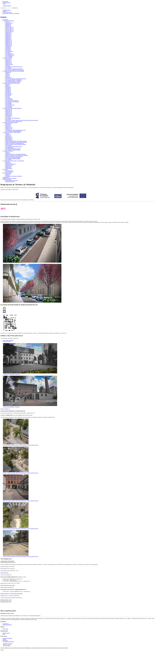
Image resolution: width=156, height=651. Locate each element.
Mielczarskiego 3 (8, 136)
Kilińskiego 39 (8, 72)
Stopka (4, 3)
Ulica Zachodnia (8, 107)
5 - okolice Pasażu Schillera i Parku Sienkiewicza (12, 108)
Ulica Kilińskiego (8, 53)
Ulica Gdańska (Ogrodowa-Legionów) (12, 149)
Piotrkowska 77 (8, 61)
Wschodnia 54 (8, 50)
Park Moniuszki (8, 77)
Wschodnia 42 (8, 91)
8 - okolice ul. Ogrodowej (8, 150)
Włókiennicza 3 (8, 33)
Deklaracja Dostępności (7, 638)
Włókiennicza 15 (8, 43)
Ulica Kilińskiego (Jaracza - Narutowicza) (13, 80)
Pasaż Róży (7, 96)
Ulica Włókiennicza (9, 55)
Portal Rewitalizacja (7, 10)
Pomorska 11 (7, 84)
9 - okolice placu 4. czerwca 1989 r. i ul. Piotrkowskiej (13, 160)
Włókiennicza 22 (8, 45)
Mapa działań (5, 19)
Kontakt (4, 639)
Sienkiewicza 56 (8, 126)
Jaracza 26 (7, 21)
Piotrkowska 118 (8, 112)
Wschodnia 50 (8, 48)
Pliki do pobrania (6, 633)
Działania (5, 11)
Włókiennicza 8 (8, 39)
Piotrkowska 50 (8, 167)
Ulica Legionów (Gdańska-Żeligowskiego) (13, 146)
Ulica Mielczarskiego (9, 147)
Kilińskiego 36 (8, 26)
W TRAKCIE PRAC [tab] (7, 341)
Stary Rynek (7, 97)
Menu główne (5, 1)
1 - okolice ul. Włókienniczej (8, 20)
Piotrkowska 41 (8, 166)
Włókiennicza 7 (8, 38)
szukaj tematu (14, 7)
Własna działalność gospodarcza (11, 180)
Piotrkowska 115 (8, 111)
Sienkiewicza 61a (8, 113)
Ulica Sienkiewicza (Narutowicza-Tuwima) (13, 66)
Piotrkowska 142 (8, 123)
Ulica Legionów (8, 98)
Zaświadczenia (6, 623)
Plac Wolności (8, 95)
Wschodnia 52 (8, 49)
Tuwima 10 (7, 175)
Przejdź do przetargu (4, 572)
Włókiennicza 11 (8, 40)
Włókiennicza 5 (8, 36)
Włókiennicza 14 (8, 42)
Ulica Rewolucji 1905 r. (10, 54)
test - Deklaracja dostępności (8, 641)
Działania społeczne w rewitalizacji (9, 178)
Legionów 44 (8, 135)
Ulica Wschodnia (8, 56)
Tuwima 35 (7, 74)
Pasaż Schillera (8, 119)
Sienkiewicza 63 (8, 114)
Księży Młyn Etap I (9, 170)
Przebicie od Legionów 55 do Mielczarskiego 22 (14, 143)
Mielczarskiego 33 (8, 139)
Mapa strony (5, 640)
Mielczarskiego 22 (8, 138)
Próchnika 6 (7, 161)
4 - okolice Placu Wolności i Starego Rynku (11, 83)
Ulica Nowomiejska (9, 99)
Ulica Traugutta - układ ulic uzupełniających (13, 68)
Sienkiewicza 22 (8, 62)
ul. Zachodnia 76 (6, 177)
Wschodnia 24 (8, 89)
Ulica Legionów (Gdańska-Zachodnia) (12, 157)
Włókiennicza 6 (8, 37)
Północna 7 (7, 85)
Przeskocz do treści (6, 2)
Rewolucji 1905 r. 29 (9, 30)
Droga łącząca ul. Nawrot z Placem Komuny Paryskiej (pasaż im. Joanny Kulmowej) (21, 120)
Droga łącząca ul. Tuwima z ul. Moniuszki (11, 13)
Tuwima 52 (7, 76)
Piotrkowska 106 (8, 110)
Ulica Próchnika (8, 103)
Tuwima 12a (7, 65)
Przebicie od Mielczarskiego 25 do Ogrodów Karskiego (16, 142)
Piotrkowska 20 (8, 162)
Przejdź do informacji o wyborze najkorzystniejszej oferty (11, 593)
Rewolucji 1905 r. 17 (9, 29)
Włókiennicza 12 (8, 41)
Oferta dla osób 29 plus (9, 181)
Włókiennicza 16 (8, 44)
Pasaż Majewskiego (9, 51)
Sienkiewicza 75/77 (9, 127)
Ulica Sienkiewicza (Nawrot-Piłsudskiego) (13, 131)
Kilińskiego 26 (8, 24)
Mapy (4, 634)
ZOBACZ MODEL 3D (5, 408)
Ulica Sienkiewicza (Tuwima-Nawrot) (12, 118)
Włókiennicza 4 (8, 34)
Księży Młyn (5, 169)
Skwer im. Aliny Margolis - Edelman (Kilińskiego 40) (15, 78)
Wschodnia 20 (8, 87)
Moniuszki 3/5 (8, 173)
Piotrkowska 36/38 (9, 165)
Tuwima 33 (7, 73)
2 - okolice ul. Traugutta (7, 57)
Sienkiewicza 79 (8, 129)
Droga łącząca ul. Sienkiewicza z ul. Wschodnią (14, 69)
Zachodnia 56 (8, 92)
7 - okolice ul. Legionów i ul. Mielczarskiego (11, 132)
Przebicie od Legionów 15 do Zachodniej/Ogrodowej (15, 154)
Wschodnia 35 (8, 90)
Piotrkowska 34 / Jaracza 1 (10, 164)
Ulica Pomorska (8, 102)
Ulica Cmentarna (8, 145)
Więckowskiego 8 (8, 168)
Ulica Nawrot (8, 117)
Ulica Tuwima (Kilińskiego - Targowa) (12, 81)
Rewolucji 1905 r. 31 (9, 31)
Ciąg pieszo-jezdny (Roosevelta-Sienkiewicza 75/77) (15, 130)
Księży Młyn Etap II (9, 171)
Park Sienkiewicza (8, 115)
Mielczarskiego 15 (8, 137)
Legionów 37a (8, 134)
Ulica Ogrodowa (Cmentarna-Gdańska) (13, 148)
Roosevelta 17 (8, 125)
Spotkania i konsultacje (7, 624)
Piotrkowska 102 (8, 109)
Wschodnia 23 (8, 88)
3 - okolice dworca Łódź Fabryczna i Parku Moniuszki (13, 71)
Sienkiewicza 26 (8, 63)
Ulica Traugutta (8, 67)
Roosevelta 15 (8, 124)
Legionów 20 (8, 153)
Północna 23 (7, 86)
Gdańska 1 (7, 133)
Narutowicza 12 (8, 60)
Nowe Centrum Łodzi (7, 12)
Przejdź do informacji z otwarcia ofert (7, 585)
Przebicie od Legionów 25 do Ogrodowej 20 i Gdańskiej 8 (16, 155)
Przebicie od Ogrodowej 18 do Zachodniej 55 (14, 156)
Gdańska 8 (7, 152)
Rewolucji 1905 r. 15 (9, 28)
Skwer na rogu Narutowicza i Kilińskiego (13, 79)
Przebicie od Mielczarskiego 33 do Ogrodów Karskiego (16, 141)
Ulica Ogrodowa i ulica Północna (11, 100)
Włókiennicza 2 (8, 32)
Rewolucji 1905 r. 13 (9, 27)
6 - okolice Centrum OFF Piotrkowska (10, 122)
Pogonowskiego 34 (9, 22)
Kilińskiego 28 (8, 25)
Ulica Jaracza (7, 52)
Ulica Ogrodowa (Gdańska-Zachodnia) (12, 158)
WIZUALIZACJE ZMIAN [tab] (8, 340)
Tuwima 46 (7, 75)
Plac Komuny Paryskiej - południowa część (13, 121)
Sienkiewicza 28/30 (9, 64)
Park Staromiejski (8, 94)
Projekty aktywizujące (7, 179)
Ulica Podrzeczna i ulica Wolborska (12, 101)
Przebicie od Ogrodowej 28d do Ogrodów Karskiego (15, 144)
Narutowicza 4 (8, 59)
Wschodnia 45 (8, 46)
